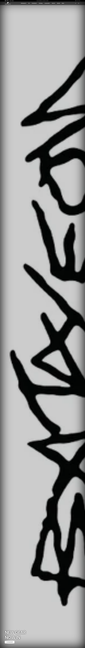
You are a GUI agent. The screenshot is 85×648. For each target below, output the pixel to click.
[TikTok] (8, 0)
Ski (28, 3)
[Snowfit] (8, 3)
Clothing (40, 3)
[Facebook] (5, 0)
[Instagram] (6, 0)
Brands (58, 3)
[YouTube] (7, 0)
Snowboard (34, 3)
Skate (63, 3)
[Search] (75, 3)
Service (53, 3)
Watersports (23, 3)
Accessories (47, 3)
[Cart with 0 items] (79, 3)
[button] (79, 3)
